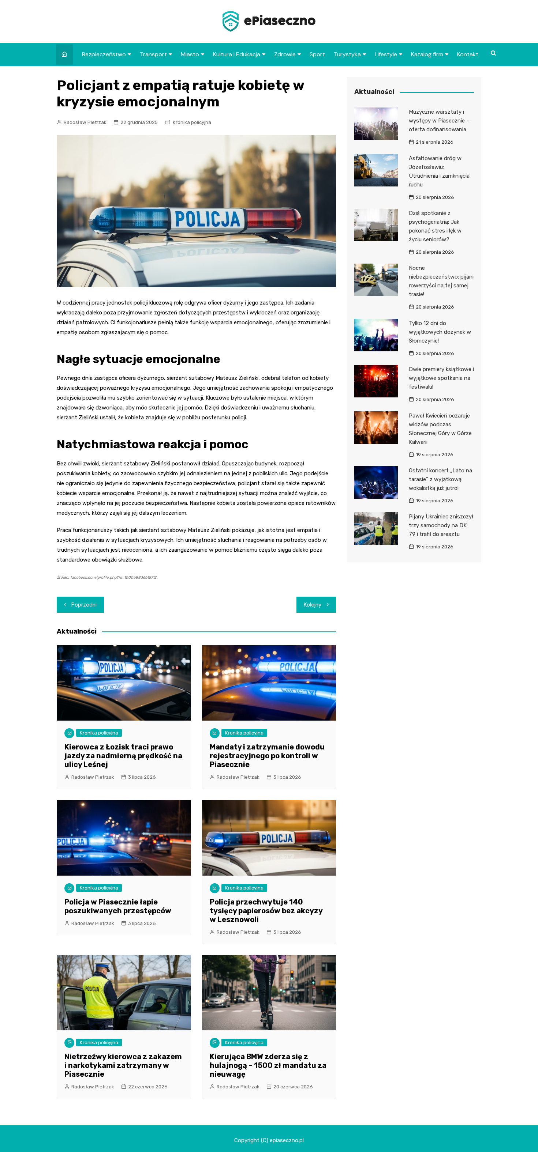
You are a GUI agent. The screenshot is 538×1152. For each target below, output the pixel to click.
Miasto (190, 54)
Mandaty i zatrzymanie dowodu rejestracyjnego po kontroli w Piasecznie (267, 756)
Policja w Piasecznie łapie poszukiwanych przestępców (117, 906)
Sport (317, 54)
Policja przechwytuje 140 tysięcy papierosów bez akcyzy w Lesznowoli (266, 911)
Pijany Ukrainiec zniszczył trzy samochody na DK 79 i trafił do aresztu (441, 525)
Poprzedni (84, 604)
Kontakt (467, 54)
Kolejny (312, 604)
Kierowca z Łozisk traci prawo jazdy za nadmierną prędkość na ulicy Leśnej (123, 756)
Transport (153, 54)
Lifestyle (386, 54)
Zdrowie (285, 54)
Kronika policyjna (192, 122)
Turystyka (347, 54)
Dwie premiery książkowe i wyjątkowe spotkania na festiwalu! (441, 378)
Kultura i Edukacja (236, 54)
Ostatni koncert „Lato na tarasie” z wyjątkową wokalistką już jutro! (440, 479)
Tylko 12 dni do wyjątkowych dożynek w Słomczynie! (440, 332)
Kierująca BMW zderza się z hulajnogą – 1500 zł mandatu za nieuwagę (268, 1065)
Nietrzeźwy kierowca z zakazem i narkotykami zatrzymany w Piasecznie (123, 1065)
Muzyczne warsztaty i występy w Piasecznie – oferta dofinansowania (439, 121)
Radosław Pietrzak (85, 122)
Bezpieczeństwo (104, 54)
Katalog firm (427, 54)
